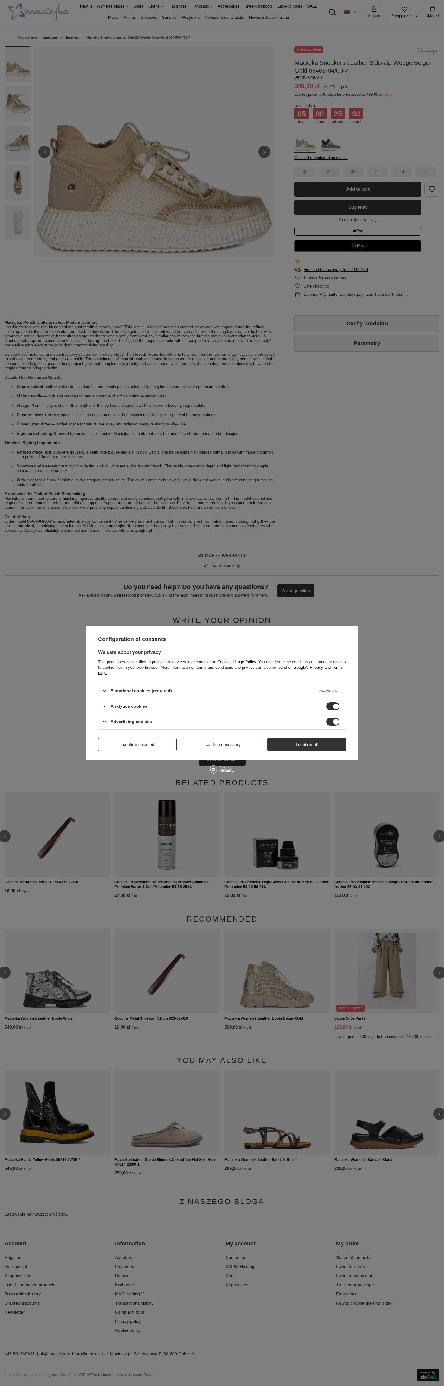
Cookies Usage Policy (236, 661)
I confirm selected (137, 744)
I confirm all (307, 744)
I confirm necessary (222, 744)
